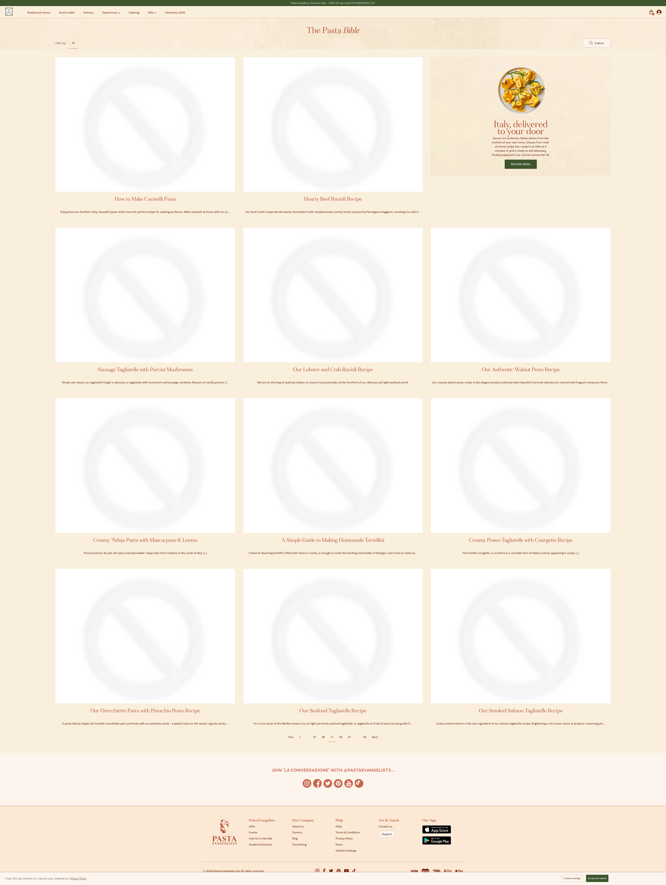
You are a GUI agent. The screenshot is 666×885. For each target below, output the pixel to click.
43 (364, 737)
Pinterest (338, 783)
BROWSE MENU (521, 164)
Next (375, 737)
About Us (298, 826)
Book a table (67, 12)
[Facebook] (326, 871)
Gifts (151, 12)
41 (349, 737)
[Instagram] (319, 871)
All (73, 42)
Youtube (348, 783)
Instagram (307, 783)
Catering (134, 12)
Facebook (317, 783)
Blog (295, 838)
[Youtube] (348, 871)
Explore (599, 43)
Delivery (88, 12)
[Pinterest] (340, 871)
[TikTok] (359, 783)
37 (314, 737)
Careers (297, 832)
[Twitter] (333, 871)
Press (339, 844)
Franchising (299, 844)
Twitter (327, 783)
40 (340, 737)
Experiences (110, 12)
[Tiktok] (354, 871)
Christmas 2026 (175, 12)
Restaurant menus (38, 12)
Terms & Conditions (348, 832)
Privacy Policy (344, 838)
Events (253, 832)
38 (323, 737)
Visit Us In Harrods (260, 838)
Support (387, 834)
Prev (291, 737)
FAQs (339, 826)
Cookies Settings (346, 850)
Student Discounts (260, 844)
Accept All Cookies (597, 878)
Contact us (385, 826)
